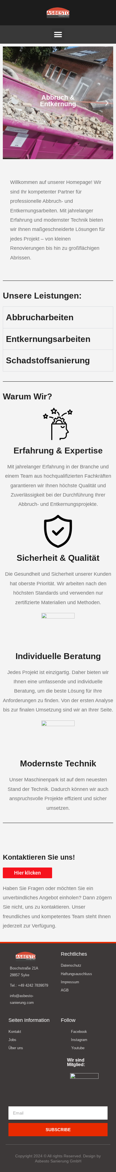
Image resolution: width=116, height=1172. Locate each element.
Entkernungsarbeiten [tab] (48, 339)
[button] (58, 34)
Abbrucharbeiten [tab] (39, 317)
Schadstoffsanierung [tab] (48, 360)
